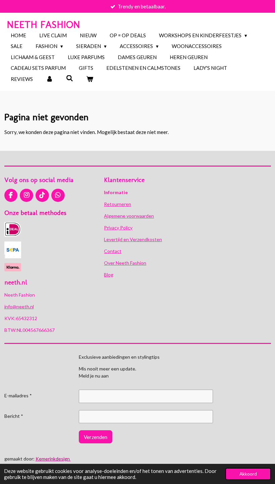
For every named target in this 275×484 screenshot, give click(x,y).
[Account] (49, 79)
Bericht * (13, 416)
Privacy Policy (118, 227)
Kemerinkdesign (53, 458)
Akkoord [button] (248, 474)
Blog (108, 274)
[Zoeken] (69, 78)
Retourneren (117, 204)
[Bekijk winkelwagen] (89, 79)
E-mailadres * (18, 395)
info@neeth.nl (19, 306)
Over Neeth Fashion (125, 263)
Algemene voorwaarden (129, 216)
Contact (112, 251)
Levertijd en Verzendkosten (133, 239)
